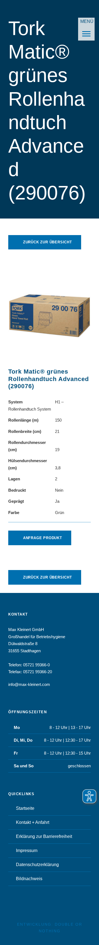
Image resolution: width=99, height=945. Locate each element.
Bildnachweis (29, 878)
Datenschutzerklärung (37, 864)
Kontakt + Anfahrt (32, 822)
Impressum (26, 850)
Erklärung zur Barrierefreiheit (44, 836)
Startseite (25, 808)
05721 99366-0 (36, 664)
